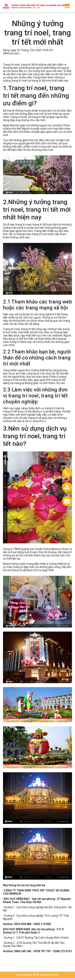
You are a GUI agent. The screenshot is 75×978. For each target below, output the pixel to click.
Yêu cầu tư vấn (56, 501)
